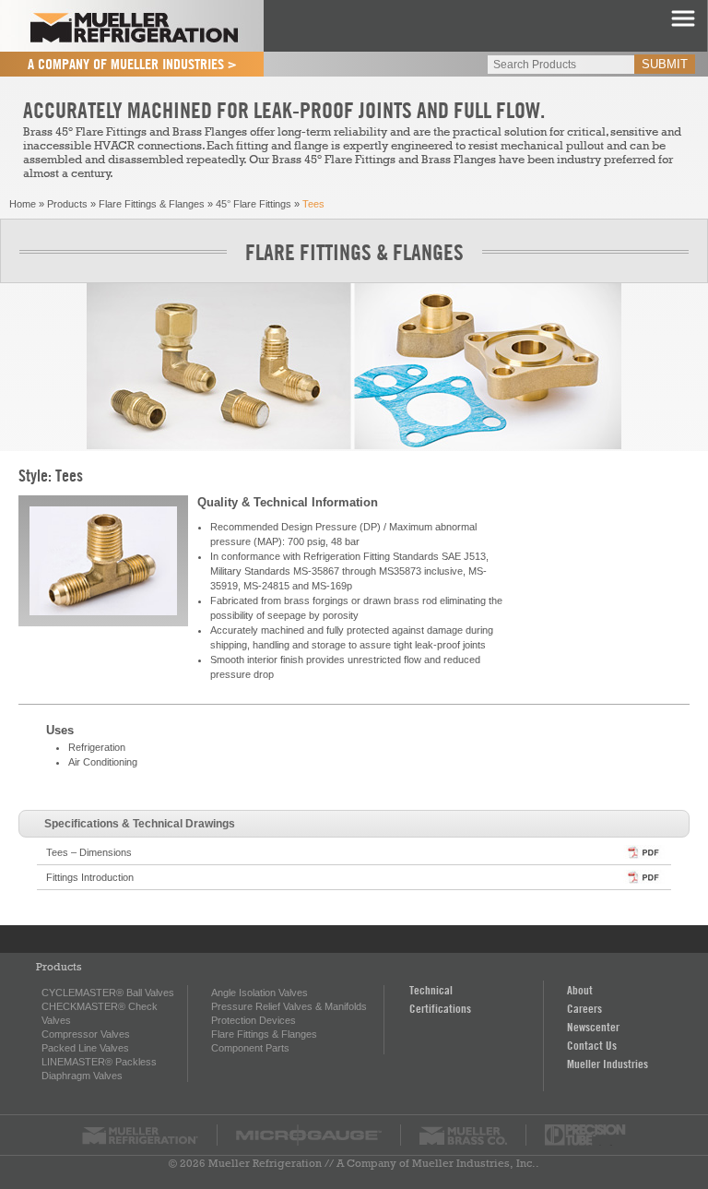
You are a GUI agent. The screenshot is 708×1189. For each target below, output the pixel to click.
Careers (584, 1008)
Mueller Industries (607, 1063)
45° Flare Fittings (253, 203)
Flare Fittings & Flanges (152, 203)
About (580, 989)
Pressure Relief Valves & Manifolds (289, 1006)
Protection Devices (253, 1020)
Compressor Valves (85, 1034)
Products (67, 203)
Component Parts (250, 1047)
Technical (431, 989)
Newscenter (593, 1026)
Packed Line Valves (85, 1047)
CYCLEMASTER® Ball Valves (107, 992)
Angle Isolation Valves (259, 992)
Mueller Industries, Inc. (474, 1163)
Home (22, 203)
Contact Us (592, 1045)
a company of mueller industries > (132, 63)
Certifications (440, 1008)
